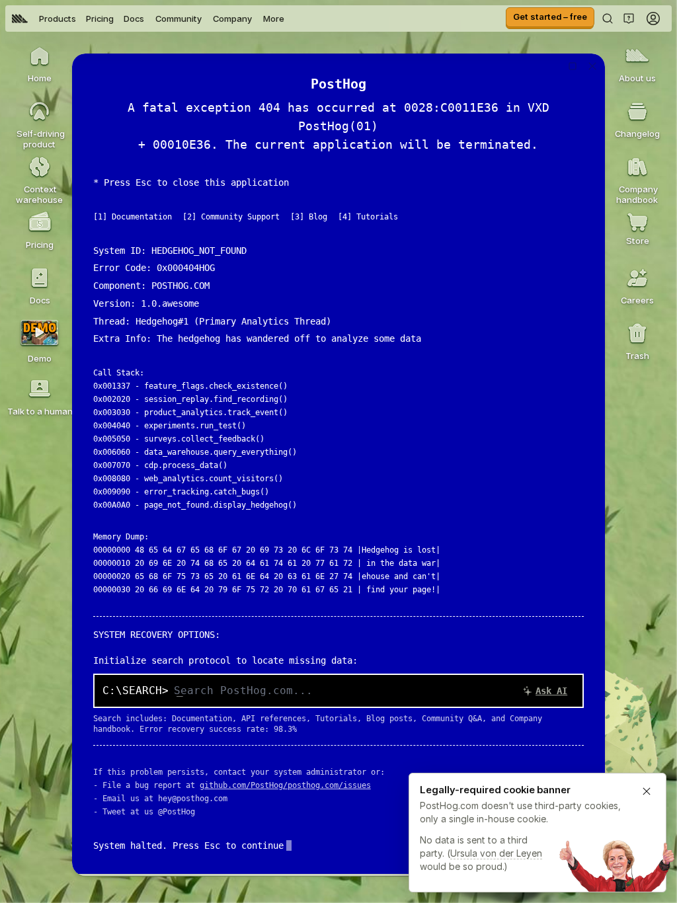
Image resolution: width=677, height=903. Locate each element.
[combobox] (374, 691)
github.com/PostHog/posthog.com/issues (285, 785)
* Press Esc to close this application (191, 182)
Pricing (100, 18)
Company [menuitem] (232, 18)
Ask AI (551, 691)
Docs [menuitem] (134, 18)
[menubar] (148, 18)
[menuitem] (20, 18)
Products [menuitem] (57, 18)
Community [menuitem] (178, 18)
